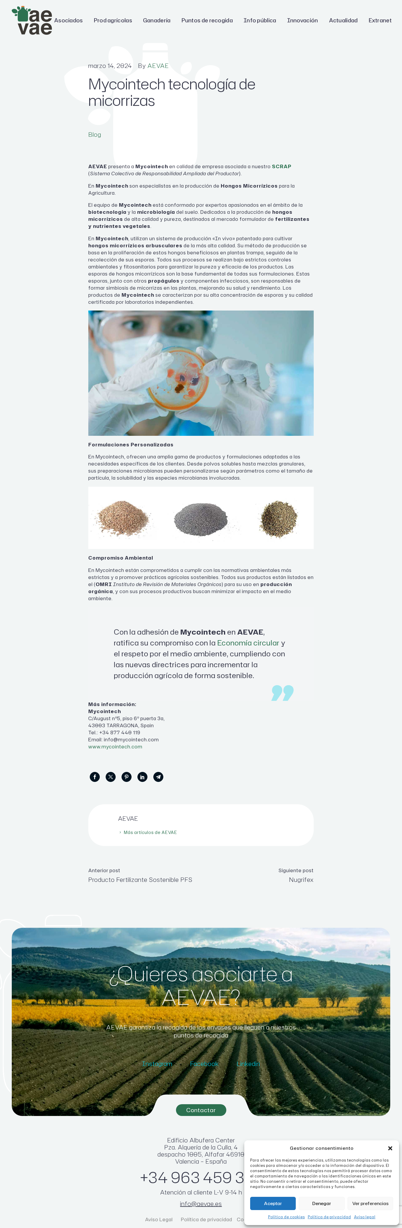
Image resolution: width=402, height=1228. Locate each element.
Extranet (380, 20)
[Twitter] (111, 777)
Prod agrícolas (113, 20)
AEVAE (158, 65)
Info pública (260, 20)
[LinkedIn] (142, 777)
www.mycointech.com (115, 746)
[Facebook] (95, 777)
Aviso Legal (159, 1219)
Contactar (201, 1110)
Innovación (302, 20)
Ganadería (157, 20)
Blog (94, 134)
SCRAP (281, 166)
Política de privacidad (329, 1216)
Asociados (68, 20)
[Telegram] (158, 777)
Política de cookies (286, 1216)
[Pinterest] (127, 777)
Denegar (321, 1203)
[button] (390, 1148)
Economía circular (248, 643)
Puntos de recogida (207, 20)
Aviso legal (365, 1216)
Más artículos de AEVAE (150, 832)
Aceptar (273, 1203)
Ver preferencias (370, 1203)
